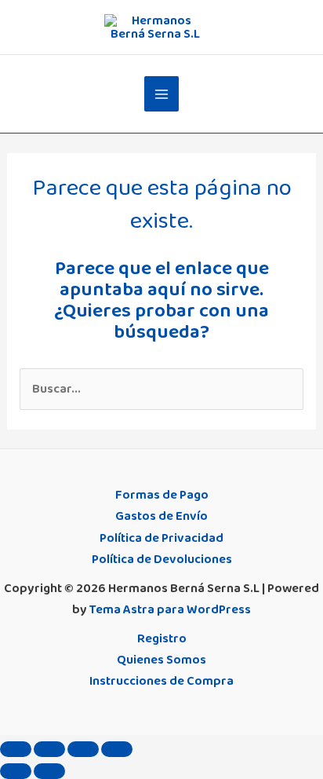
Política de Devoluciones (162, 559)
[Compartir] (83, 749)
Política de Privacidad (161, 538)
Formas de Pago (162, 495)
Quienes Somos (161, 659)
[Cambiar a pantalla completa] (49, 749)
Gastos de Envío (161, 516)
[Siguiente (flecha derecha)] (49, 771)
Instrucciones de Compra (161, 681)
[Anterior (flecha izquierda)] (15, 771)
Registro (162, 638)
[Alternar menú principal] (162, 94)
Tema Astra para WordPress (170, 609)
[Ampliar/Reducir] (15, 749)
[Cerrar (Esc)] (116, 749)
